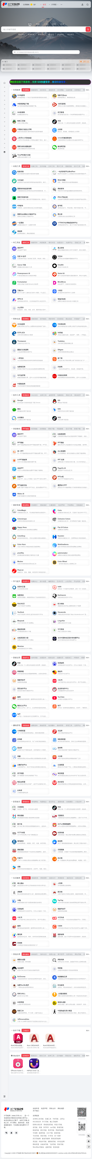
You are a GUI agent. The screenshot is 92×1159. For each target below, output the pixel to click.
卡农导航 (36, 1136)
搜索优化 (41, 34)
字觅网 (35, 1133)
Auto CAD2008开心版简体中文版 (41, 1045)
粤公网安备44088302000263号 (48, 1153)
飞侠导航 (53, 1144)
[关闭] (77, 52)
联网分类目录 (37, 1124)
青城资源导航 (48, 1124)
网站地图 (61, 1108)
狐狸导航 (42, 1133)
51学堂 (50, 1136)
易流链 (35, 1141)
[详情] (48, 104)
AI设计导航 (58, 1124)
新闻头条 (31, 34)
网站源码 (21, 34)
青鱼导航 (60, 1144)
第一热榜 (57, 1136)
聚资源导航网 (56, 1138)
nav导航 (53, 1127)
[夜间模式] (88, 1146)
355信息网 (61, 1141)
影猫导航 (36, 1130)
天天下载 (49, 1133)
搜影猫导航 (52, 1141)
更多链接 (56, 1147)
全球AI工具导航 (38, 1119)
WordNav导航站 (38, 1147)
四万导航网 (37, 1138)
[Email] (16, 1133)
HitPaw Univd (34, 1070)
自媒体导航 (44, 1144)
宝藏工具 (48, 1119)
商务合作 (52, 1108)
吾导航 (35, 1127)
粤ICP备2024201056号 (29, 1153)
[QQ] (11, 1133)
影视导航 (60, 1127)
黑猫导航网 (60, 1130)
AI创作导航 (43, 1141)
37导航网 (18, 1153)
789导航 (55, 1119)
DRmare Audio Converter (22, 1070)
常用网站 (61, 34)
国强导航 (57, 1133)
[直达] (48, 96)
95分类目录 (37, 1121)
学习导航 (45, 1121)
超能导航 (48, 1147)
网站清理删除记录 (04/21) (24, 52)
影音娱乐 (71, 34)
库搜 (40, 1127)
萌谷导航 (43, 1136)
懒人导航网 (54, 1121)
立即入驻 (86, 61)
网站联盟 (36, 1144)
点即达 (62, 1119)
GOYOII (46, 1127)
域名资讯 (51, 34)
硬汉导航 (43, 1130)
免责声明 (44, 1108)
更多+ (88, 90)
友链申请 (36, 1108)
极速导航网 (46, 1138)
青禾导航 (51, 1130)
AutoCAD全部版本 (21, 1045)
